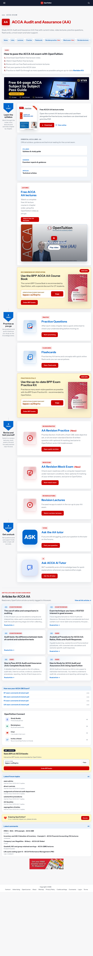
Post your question (51, 545)
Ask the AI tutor (49, 576)
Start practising (50, 335)
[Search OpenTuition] (88, 2)
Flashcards (49, 352)
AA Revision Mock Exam (57, 466)
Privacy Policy (50, 889)
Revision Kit (78, 70)
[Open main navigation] (4, 2)
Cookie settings (62, 889)
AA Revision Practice (55, 430)
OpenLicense (26, 889)
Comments (72, 889)
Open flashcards (50, 365)
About (34, 889)
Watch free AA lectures (28, 219)
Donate (85, 818)
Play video (54, 247)
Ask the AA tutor (53, 532)
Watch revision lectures (53, 513)
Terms (86, 889)
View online (62, 125)
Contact (8, 889)
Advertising (16, 889)
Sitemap (41, 889)
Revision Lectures (53, 500)
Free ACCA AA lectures (28, 193)
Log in (80, 889)
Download (48, 125)
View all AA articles (83, 600)
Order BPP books (29, 302)
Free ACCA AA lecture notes (52, 109)
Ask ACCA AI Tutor (54, 563)
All (88, 776)
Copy (57, 294)
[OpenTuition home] (46, 2)
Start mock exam (50, 482)
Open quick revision (51, 449)
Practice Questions (54, 321)
